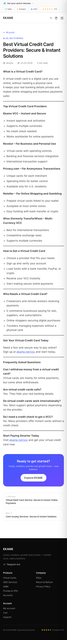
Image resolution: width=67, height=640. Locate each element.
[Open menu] (62, 17)
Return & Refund (44, 582)
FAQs (38, 577)
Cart (5, 612)
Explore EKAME (33, 477)
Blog (5, 38)
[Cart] (56, 18)
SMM (5, 586)
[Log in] (51, 18)
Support (7, 617)
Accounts (8, 595)
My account (9, 608)
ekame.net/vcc (26, 351)
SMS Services (10, 582)
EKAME (8, 17)
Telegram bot (13, 564)
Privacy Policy (43, 586)
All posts (10, 32)
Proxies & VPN (10, 590)
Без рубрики (16, 38)
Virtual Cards (9, 577)
